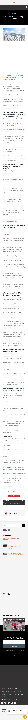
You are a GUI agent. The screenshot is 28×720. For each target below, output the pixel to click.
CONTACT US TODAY (14, 495)
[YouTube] (12, 703)
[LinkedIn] (9, 703)
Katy (7, 711)
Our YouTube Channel (11, 616)
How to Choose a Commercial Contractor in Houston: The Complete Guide (16, 555)
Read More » (5, 541)
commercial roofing (8, 467)
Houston (10, 440)
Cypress (3, 711)
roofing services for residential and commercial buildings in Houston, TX (13, 77)
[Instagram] (5, 703)
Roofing (14, 13)
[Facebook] (2, 703)
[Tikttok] (15, 703)
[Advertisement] (14, 57)
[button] (26, 7)
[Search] (23, 525)
